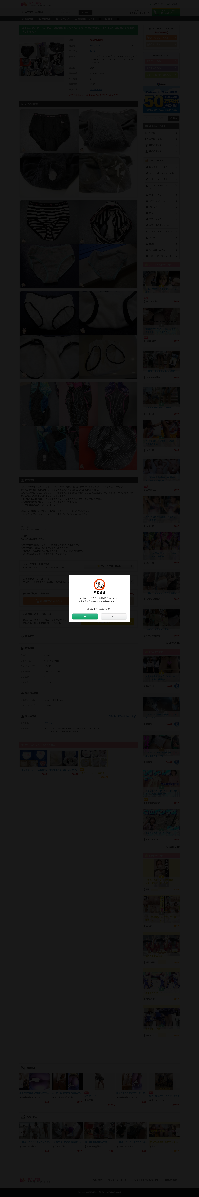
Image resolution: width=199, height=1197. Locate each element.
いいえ (114, 616)
